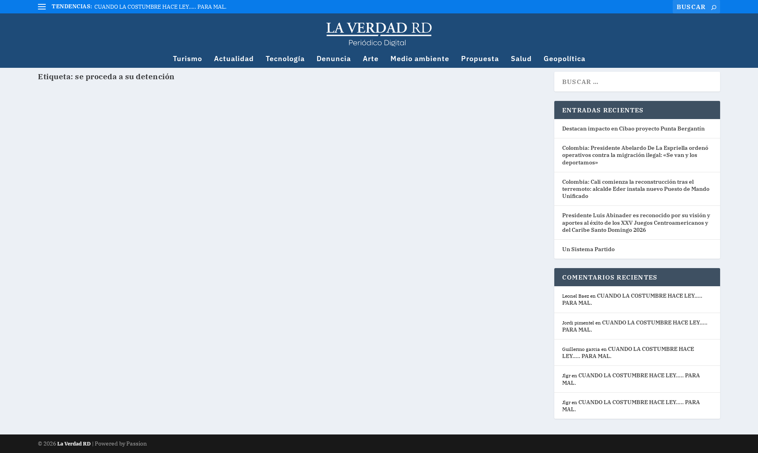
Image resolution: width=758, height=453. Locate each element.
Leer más (66, 145)
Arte (371, 59)
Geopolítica (564, 59)
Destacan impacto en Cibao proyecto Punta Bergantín (633, 128)
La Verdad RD (74, 443)
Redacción (66, 117)
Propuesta (480, 59)
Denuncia (334, 59)
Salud (521, 59)
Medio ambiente (419, 59)
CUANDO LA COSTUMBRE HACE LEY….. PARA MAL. (160, 6)
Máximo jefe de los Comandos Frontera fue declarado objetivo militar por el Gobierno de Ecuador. (232, 107)
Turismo (187, 59)
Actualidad (234, 59)
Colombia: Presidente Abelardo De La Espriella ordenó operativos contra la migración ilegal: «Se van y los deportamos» (635, 155)
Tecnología (285, 59)
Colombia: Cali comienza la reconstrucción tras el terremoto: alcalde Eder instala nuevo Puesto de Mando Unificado (635, 188)
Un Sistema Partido (588, 249)
